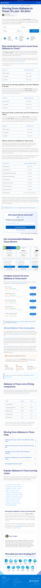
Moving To (23, 26)
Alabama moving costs (14, 207)
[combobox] (20, 223)
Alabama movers (18, 321)
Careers (14, 585)
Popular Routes (8, 5)
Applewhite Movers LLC (9, 306)
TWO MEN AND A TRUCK (10, 293)
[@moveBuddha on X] (36, 578)
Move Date (18, 30)
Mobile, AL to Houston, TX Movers (12, 490)
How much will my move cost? (20, 215)
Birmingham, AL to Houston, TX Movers (13, 488)
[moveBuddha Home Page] (5, 2)
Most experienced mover (23, 248)
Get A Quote (9, 266)
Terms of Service (16, 580)
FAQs (3, 584)
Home (3, 5)
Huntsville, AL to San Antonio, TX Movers (14, 492)
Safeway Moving (9, 252)
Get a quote (33, 287)
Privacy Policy (15, 578)
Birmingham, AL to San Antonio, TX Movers (14, 496)
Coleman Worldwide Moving (10, 300)
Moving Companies (5, 580)
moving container (9, 346)
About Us (3, 583)
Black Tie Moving (8, 286)
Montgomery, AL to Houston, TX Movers (14, 486)
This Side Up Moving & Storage (11, 313)
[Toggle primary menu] (39, 2)
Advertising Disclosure (20, 0)
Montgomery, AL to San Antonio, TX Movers (14, 494)
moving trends (17, 391)
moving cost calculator (31, 20)
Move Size (4, 30)
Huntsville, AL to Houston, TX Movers (13, 484)
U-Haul (14, 338)
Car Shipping (4, 581)
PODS (16, 346)
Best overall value (9, 247)
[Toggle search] (37, 2)
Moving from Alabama (16, 5)
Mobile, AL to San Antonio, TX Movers (13, 498)
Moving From (4, 26)
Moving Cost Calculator (6, 578)
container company (5, 93)
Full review (33, 289)
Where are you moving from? (15, 220)
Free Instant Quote (20, 227)
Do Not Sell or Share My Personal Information (17, 582)
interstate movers (17, 334)
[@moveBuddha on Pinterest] (38, 578)
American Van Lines (23, 252)
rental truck (8, 338)
